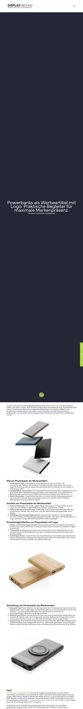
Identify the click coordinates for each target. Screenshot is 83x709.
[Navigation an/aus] (74, 6)
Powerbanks (55, 405)
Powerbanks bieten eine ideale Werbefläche (48, 700)
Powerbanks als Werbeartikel (19, 692)
